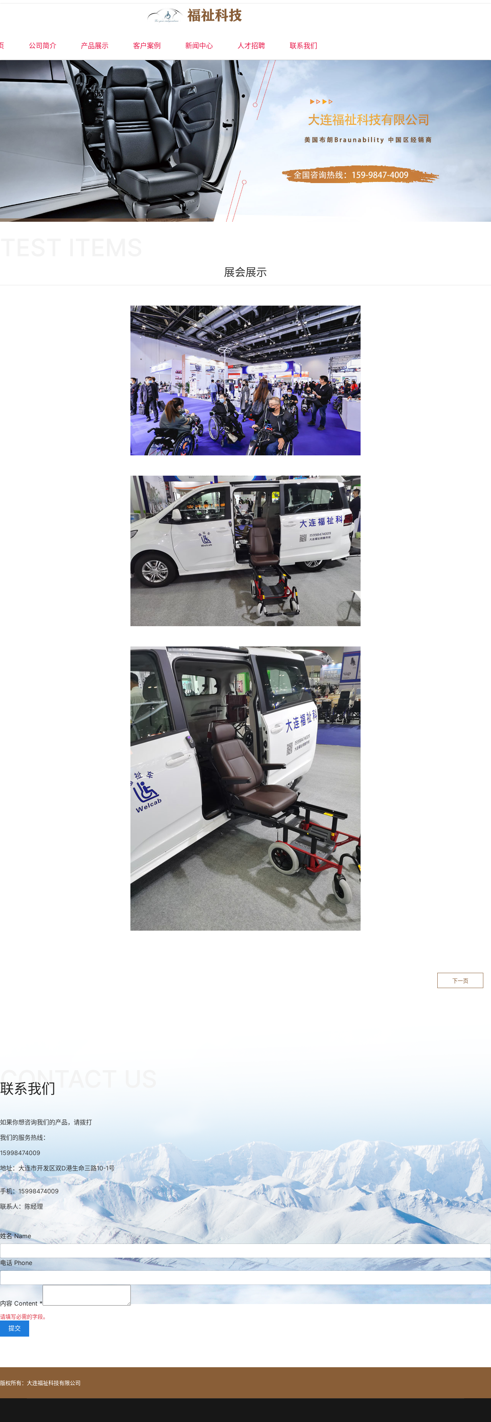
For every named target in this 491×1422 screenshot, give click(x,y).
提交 (14, 1328)
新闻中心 (199, 46)
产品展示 (95, 46)
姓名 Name (15, 1236)
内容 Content (21, 1303)
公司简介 (42, 46)
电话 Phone (16, 1263)
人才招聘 (251, 46)
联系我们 (303, 46)
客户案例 (147, 46)
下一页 (460, 980)
